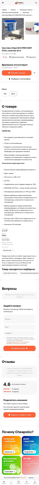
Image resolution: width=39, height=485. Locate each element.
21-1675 (11, 53)
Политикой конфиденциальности (14, 341)
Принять (31, 477)
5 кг (5, 94)
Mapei (4, 235)
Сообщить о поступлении (21, 79)
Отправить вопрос (18, 348)
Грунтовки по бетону (10, 273)
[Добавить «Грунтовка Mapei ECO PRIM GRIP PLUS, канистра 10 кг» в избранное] (34, 73)
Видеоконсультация (17, 57)
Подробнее (23, 477)
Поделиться (32, 57)
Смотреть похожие (18, 73)
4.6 (6, 57)
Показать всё (7, 250)
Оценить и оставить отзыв (21, 415)
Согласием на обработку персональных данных (17, 342)
